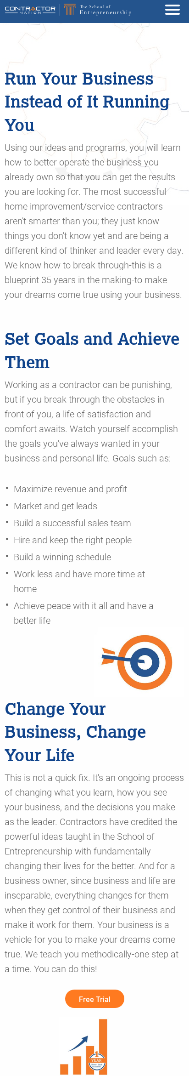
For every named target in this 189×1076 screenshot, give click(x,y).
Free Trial (95, 999)
